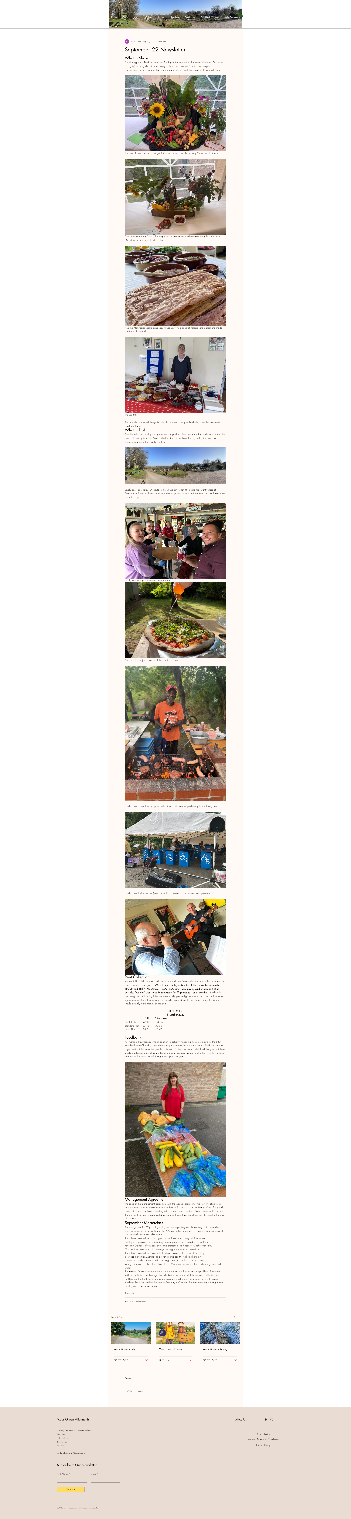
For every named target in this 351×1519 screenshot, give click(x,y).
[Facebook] (266, 1419)
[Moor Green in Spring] (220, 1333)
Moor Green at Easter (170, 1349)
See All (237, 1316)
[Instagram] (271, 1419)
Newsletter (129, 1292)
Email (93, 1473)
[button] (240, 14)
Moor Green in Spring (215, 1349)
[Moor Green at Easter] (176, 1333)
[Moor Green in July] (131, 1333)
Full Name (62, 1473)
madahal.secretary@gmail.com (71, 1452)
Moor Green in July (124, 1349)
